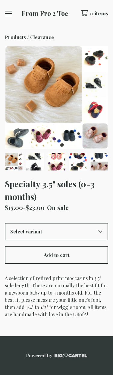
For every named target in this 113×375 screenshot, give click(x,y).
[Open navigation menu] (8, 13)
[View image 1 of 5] (14, 161)
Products (15, 37)
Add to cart (56, 255)
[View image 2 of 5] (35, 161)
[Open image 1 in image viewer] (56, 97)
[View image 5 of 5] (99, 161)
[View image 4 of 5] (78, 161)
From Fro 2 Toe (45, 13)
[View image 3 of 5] (56, 161)
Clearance (42, 37)
